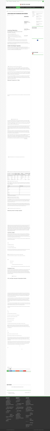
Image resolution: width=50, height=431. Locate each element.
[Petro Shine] (25, 4)
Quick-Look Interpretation (39, 18)
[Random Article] (43, 7)
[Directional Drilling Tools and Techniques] (34, 22)
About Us (8, 1)
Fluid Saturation (26, 35)
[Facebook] (37, 40)
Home (7, 11)
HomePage (8, 7)
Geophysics (13, 7)
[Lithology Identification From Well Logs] (34, 14)
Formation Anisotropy (27, 392)
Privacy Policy (10, 1)
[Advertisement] (19, 43)
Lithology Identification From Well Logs (29, 424)
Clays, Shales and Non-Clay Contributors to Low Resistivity (11, 393)
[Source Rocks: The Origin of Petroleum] (34, 17)
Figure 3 (25, 135)
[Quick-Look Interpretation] (34, 19)
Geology (10, 7)
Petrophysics (18, 7)
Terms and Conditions (14, 1)
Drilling (34, 7)
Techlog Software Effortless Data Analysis (27, 29)
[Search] (43, 1)
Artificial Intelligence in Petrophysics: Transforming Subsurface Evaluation (27, 22)
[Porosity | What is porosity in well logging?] (34, 25)
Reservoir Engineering (28, 7)
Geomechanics (23, 7)
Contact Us (18, 1)
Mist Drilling (19, 410)
